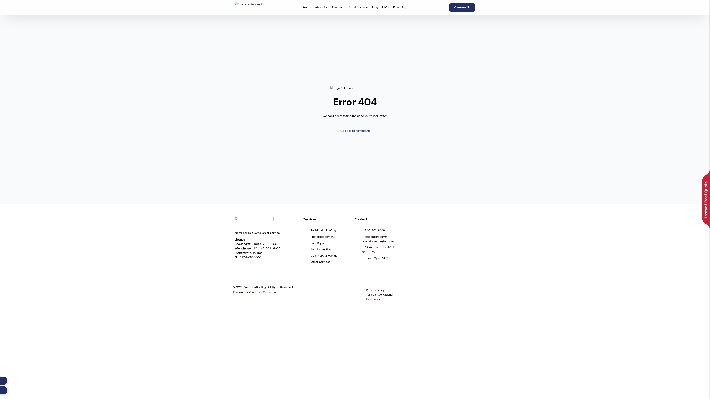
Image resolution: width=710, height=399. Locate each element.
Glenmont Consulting (263, 292)
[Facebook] (239, 267)
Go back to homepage (355, 131)
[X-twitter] (250, 267)
